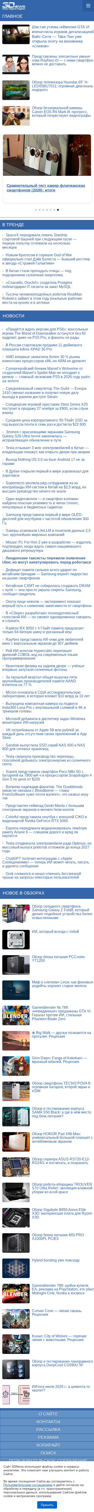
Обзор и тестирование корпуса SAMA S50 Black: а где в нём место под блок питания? (61, 1112)
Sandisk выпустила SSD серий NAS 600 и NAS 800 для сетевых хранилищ (43, 747)
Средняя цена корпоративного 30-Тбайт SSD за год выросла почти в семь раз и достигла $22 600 (44, 422)
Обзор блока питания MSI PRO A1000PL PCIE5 (58, 1237)
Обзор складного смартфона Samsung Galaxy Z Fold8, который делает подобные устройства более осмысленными (62, 912)
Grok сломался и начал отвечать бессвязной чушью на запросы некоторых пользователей (41, 876)
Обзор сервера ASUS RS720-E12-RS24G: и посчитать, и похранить (61, 1161)
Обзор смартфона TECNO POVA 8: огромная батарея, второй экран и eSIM (61, 1087)
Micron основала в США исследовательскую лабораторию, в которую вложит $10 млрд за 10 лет (46, 694)
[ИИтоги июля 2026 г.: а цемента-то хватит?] (16, 1394)
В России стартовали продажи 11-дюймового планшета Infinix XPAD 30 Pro (42, 347)
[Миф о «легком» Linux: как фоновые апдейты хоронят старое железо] (16, 990)
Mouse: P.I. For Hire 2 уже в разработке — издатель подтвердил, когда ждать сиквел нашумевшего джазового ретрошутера (46, 546)
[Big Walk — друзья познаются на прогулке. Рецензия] (16, 1041)
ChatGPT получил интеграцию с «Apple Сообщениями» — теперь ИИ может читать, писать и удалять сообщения (45, 862)
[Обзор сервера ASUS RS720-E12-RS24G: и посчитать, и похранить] (16, 1167)
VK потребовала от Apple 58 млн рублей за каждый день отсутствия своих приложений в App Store (44, 734)
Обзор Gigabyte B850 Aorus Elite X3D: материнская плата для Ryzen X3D (62, 1213)
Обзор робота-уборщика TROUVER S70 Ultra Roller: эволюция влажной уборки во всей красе (62, 1188)
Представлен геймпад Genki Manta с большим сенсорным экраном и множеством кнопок (43, 808)
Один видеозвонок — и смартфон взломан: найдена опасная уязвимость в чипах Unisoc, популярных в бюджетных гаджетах (40, 503)
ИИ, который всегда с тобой (55, 932)
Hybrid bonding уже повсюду (56, 1260)
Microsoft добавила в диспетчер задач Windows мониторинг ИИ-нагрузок (43, 721)
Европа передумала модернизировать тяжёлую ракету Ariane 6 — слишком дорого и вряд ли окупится (44, 832)
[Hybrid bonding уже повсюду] (16, 1268)
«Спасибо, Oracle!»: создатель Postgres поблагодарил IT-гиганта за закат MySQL (37, 285)
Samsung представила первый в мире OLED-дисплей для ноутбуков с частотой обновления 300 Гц (45, 519)
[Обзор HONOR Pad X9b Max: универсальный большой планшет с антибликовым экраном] (16, 1142)
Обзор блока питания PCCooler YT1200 (58, 959)
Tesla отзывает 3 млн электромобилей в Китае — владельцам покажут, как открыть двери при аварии (46, 450)
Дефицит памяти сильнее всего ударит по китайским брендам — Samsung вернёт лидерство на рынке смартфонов (45, 574)
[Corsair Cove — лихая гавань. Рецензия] (16, 1319)
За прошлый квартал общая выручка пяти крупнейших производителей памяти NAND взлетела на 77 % (39, 681)
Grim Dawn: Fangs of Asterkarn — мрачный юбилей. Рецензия (59, 1060)
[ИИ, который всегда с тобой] (16, 939)
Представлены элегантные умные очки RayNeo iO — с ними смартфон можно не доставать (62, 60)
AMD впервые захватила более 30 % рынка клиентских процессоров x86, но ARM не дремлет (44, 359)
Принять (47, 1505)
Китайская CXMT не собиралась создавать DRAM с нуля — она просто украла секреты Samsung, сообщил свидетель (46, 590)
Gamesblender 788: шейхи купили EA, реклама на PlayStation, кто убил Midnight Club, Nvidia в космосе (63, 1289)
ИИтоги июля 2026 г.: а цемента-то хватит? (61, 1388)
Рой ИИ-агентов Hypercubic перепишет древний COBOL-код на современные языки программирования (40, 654)
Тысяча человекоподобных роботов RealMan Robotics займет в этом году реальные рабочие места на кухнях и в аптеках (42, 298)
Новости (13, 315)
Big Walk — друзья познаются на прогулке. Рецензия (61, 1035)
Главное (12, 16)
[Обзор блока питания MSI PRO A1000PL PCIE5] (16, 1243)
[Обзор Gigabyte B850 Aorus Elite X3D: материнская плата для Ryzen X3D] (16, 1217)
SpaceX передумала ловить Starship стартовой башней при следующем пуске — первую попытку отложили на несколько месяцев (39, 241)
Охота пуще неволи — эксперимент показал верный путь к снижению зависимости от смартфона (46, 604)
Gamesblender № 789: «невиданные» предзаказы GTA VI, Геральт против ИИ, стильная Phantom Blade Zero (61, 1013)
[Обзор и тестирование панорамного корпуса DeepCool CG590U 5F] (16, 1369)
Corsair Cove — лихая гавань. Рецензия (57, 1313)
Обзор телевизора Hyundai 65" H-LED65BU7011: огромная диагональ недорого (62, 86)
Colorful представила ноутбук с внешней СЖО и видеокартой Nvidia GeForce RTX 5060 (44, 819)
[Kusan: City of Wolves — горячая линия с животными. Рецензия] (16, 1344)
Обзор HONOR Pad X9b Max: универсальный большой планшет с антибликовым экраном (62, 1137)
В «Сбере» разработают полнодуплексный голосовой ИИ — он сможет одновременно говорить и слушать (46, 617)
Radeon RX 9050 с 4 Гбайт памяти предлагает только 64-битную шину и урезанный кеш (43, 630)
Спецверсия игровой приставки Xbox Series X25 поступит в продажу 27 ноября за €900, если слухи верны (45, 408)
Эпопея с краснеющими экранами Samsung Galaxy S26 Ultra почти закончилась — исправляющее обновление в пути (41, 436)
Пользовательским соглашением (27, 1485)
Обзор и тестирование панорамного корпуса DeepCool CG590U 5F (62, 1363)
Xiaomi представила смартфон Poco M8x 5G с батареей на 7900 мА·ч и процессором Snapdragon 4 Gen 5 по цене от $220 (47, 775)
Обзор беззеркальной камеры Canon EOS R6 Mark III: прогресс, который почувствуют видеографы (61, 111)
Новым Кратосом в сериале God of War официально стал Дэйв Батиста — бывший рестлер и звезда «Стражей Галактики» (46, 259)
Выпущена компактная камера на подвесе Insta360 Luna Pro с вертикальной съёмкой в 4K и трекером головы (44, 707)
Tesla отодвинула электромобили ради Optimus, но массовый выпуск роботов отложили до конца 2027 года (46, 847)
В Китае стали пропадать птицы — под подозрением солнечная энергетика (36, 273)
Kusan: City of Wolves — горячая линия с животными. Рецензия (59, 1338)
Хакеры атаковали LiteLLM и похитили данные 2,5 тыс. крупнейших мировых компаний (46, 533)
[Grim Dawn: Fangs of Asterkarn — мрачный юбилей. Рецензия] (16, 1066)
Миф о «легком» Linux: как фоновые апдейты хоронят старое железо (62, 984)
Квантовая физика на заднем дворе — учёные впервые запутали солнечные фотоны (43, 668)
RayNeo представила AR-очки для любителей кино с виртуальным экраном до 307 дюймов (42, 641)
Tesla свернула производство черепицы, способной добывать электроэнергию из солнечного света (46, 760)
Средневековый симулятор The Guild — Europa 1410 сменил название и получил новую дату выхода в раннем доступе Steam (44, 393)
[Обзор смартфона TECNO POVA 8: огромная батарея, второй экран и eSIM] (16, 1091)
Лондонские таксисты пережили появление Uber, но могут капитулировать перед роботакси (46, 560)
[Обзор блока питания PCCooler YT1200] (16, 965)
